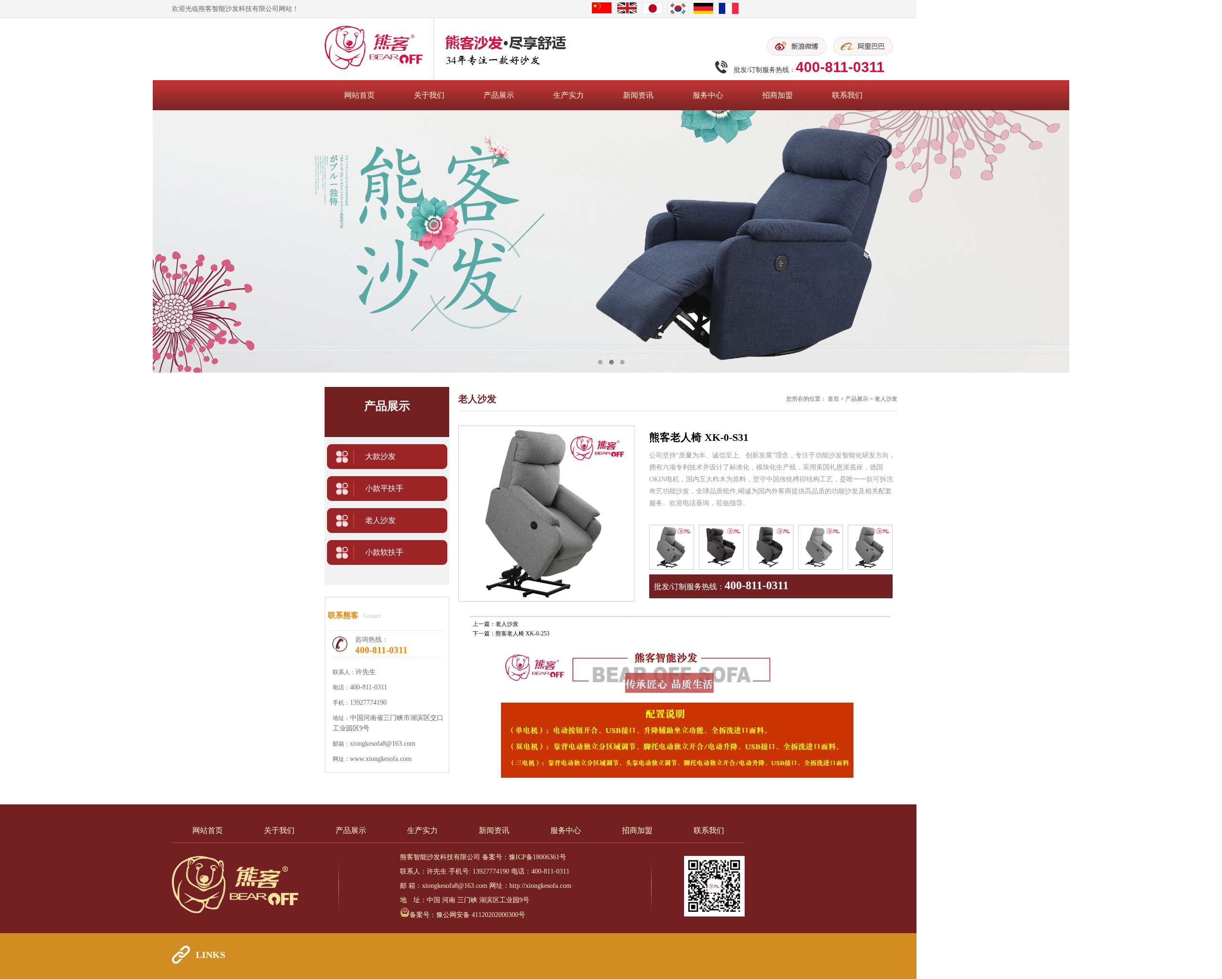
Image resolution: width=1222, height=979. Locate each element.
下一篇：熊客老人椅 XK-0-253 (511, 633)
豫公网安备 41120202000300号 (480, 914)
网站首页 (359, 95)
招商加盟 (777, 95)
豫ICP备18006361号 (537, 857)
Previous (16, 241)
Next (1205, 241)
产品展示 (499, 95)
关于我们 (429, 95)
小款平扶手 (384, 488)
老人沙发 (380, 520)
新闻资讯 (638, 95)
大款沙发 (380, 456)
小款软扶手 (384, 552)
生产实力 (568, 95)
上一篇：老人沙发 (495, 624)
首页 (833, 399)
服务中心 (708, 95)
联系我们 (847, 95)
